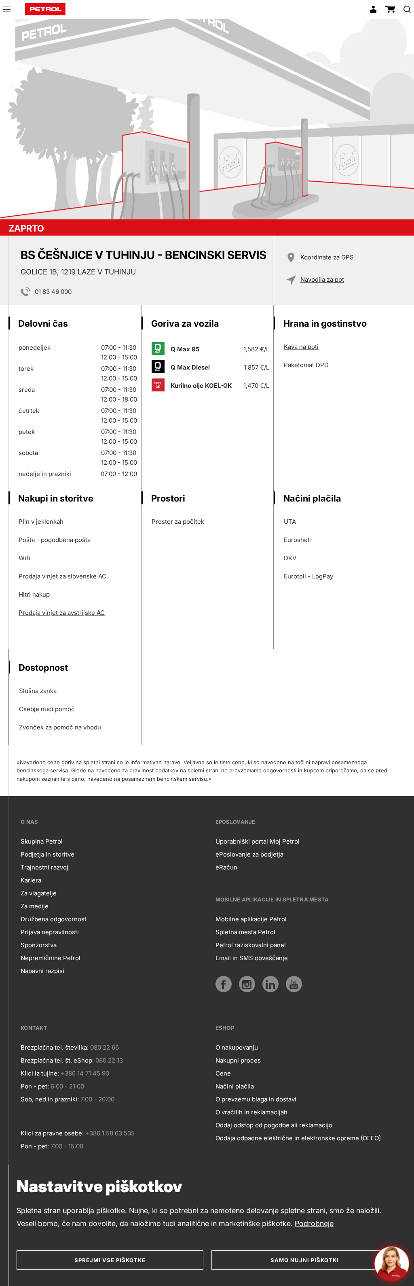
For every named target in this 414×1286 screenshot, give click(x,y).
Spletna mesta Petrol (245, 932)
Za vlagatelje (39, 893)
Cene (223, 1073)
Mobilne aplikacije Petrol (251, 919)
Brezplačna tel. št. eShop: (57, 1060)
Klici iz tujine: (40, 1073)
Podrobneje (314, 1223)
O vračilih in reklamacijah (251, 1112)
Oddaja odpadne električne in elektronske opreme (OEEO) (298, 1138)
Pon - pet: (35, 1086)
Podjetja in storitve (47, 854)
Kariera (31, 880)
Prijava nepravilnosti (50, 932)
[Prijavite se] (373, 9)
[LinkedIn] (270, 984)
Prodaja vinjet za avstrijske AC (62, 612)
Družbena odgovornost (54, 919)
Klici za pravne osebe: (52, 1133)
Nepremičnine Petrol (50, 958)
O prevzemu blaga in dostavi (255, 1099)
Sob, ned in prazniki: (50, 1099)
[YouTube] (294, 984)
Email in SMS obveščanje (251, 958)
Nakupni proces (238, 1060)
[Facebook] (223, 984)
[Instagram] (247, 984)
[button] (7, 10)
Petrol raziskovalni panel (250, 945)
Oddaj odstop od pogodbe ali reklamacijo (273, 1125)
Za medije (35, 906)
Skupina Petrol (42, 841)
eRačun (226, 867)
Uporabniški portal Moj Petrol (257, 841)
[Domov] (45, 9)
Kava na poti (301, 347)
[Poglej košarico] (390, 9)
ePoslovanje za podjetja (249, 854)
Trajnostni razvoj (44, 867)
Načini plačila (234, 1086)
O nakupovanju (236, 1047)
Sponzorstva (39, 945)
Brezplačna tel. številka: (55, 1047)
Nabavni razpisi (42, 971)
